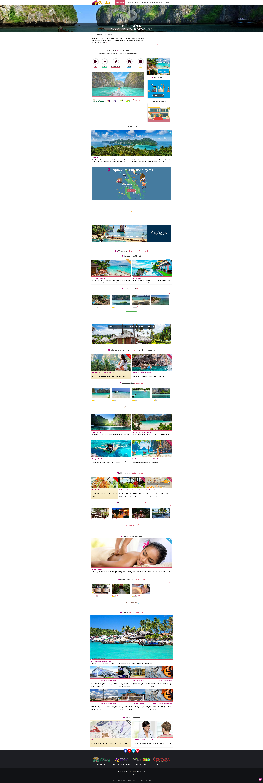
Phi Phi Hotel (112, 306)
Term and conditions (126, 780)
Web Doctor (108, 777)
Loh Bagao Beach (154, 399)
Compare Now (158, 119)
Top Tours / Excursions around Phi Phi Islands (147, 459)
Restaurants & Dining (147, 2)
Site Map (134, 780)
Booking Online (147, 780)
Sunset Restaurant (155, 518)
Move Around (130, 2)
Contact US (140, 780)
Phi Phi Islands (96, 432)
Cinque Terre (149, 777)
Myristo (115, 777)
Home (93, 34)
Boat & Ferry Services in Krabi (162, 703)
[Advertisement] (158, 43)
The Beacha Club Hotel (135, 306)
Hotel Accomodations (122, 764)
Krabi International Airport (109, 703)
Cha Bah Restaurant (135, 518)
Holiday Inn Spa (136, 595)
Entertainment (159, 2)
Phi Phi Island (120, 2)
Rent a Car (161, 764)
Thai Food (95, 490)
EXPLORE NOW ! (131, 190)
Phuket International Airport (108, 680)
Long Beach (133, 399)
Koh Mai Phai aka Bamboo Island (118, 399)
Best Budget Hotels (138, 278)
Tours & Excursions (142, 764)
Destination (101, 34)
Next (142, 84)
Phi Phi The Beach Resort (96, 306)
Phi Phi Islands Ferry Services (101, 661)
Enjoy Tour (134, 777)
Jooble (129, 777)
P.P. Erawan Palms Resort (155, 306)
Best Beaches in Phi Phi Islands (142, 432)
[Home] (101, 2)
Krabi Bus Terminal (138, 703)
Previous (90, 84)
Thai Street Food (151, 490)
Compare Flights (158, 95)
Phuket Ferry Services (165, 680)
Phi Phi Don (95, 157)
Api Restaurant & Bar (95, 518)
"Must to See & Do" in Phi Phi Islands (104, 373)
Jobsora (155, 777)
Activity (168, 2)
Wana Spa (95, 595)
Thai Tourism (141, 777)
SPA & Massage (97, 569)
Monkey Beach (94, 399)
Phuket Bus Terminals (137, 680)
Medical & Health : (146, 740)
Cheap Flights (102, 764)
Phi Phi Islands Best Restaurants (129, 490)
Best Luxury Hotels (98, 278)
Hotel (137, 2)
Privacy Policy (116, 780)
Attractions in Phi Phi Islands (142, 373)
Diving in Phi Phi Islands (99, 459)
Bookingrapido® (122, 777)
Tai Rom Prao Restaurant (116, 518)
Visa (92, 740)
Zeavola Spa (115, 595)
